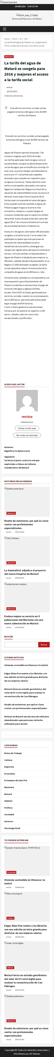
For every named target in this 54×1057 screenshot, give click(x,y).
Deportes (9, 766)
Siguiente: (21, 462)
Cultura (8, 760)
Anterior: (17, 449)
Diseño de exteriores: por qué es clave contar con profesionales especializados (26, 524)
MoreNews (19, 1053)
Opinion (8, 800)
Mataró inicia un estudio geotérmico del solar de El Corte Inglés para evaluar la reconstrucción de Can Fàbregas (25, 693)
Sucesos (8, 821)
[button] (4, 29)
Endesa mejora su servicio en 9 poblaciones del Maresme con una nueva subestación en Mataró (23, 620)
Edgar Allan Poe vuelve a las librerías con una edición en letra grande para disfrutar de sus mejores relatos (26, 677)
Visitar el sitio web (27, 428)
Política (8, 807)
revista (9, 87)
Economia (9, 773)
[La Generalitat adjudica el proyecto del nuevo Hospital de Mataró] (27, 551)
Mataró (8, 794)
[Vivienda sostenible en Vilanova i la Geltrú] (27, 861)
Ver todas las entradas (27, 435)
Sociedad (9, 814)
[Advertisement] (27, 349)
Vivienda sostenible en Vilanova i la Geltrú (26, 665)
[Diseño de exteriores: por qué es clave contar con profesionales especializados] (27, 502)
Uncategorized (12, 828)
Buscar (8, 636)
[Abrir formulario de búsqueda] (49, 29)
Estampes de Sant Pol (15, 780)
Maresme (9, 57)
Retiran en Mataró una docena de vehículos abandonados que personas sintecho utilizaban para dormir (26, 720)
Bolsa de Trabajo (13, 753)
